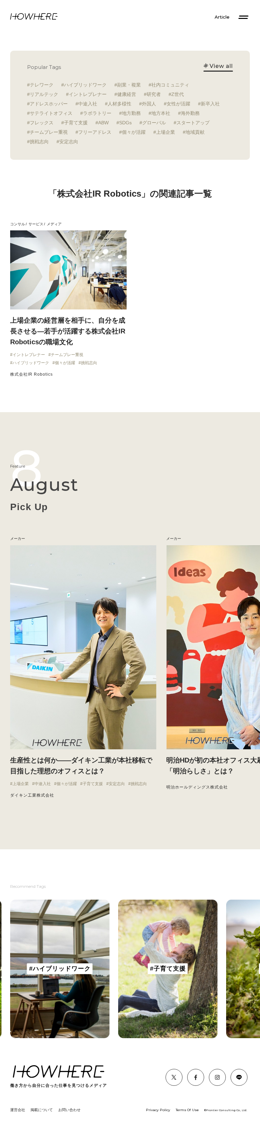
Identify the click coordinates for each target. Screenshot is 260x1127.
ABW (103, 122)
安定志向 (68, 141)
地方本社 (160, 113)
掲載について (41, 1110)
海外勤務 (190, 113)
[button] (10, 675)
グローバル (154, 122)
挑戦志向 (39, 141)
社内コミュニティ (170, 84)
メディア (54, 224)
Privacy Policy (158, 1110)
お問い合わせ (69, 1110)
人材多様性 (119, 103)
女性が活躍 (178, 103)
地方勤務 (131, 113)
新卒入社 (210, 103)
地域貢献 (195, 132)
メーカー (173, 538)
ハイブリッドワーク (85, 84)
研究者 (154, 94)
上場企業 (165, 132)
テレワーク (41, 84)
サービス (35, 224)
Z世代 (177, 94)
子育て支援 (76, 122)
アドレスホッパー (49, 103)
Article (222, 17)
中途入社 (87, 103)
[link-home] (34, 17)
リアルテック (44, 94)
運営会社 (17, 1110)
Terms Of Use (187, 1110)
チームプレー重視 (49, 132)
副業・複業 (129, 84)
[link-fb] (174, 1077)
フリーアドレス (94, 132)
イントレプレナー (88, 94)
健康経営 (126, 94)
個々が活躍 (134, 132)
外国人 (149, 103)
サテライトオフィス (51, 113)
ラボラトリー (97, 113)
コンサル (17, 224)
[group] (59, 969)
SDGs (125, 122)
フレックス (41, 122)
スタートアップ (193, 122)
